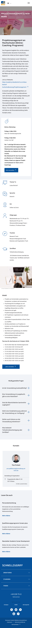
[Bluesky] (16, 610)
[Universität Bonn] (3, 3)
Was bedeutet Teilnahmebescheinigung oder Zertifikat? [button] (12, 430)
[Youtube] (14, 614)
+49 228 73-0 (16, 594)
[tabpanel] (16, 20)
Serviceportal (26, 604)
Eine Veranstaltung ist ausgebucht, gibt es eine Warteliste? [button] (13, 395)
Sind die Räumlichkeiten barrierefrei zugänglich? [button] (14, 404)
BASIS (16, 604)
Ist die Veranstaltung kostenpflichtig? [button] (14, 388)
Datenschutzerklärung (20, 622)
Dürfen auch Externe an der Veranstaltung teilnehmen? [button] (11, 420)
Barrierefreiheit (15, 624)
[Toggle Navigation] (29, 3)
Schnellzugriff (12, 565)
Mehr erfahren (6, 515)
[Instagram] (11, 610)
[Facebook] (18, 614)
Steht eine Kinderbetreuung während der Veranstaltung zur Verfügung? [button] (14, 412)
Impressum (9, 622)
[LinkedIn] (20, 610)
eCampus (6, 604)
